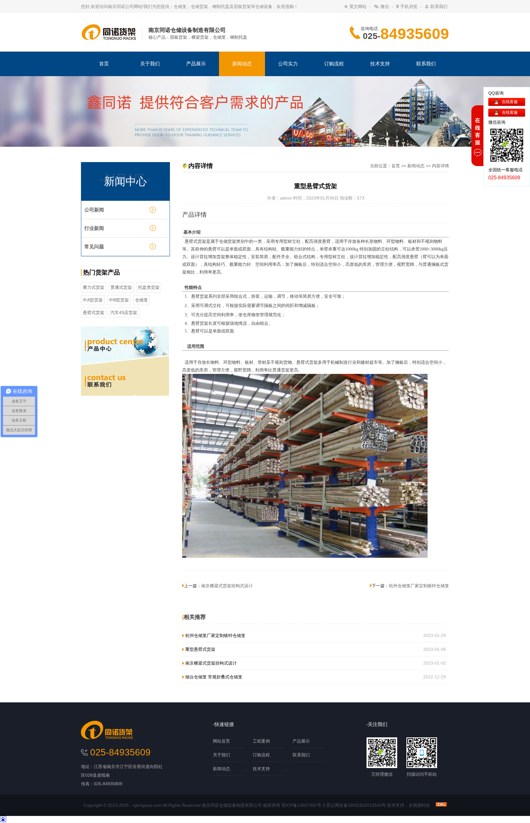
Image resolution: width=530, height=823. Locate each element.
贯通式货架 (121, 287)
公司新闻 (94, 209)
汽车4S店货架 (123, 312)
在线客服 (510, 101)
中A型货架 (93, 299)
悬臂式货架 (93, 312)
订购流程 (334, 63)
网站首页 (221, 741)
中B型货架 (119, 299)
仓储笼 (141, 299)
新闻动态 (242, 63)
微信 (384, 6)
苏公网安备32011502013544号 (356, 805)
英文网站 (358, 6)
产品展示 (196, 63)
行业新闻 (94, 228)
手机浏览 (408, 6)
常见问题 (94, 246)
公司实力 (288, 63)
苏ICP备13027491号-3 (303, 805)
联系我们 (438, 6)
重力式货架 (93, 287)
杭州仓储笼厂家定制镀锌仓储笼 (419, 585)
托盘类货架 (148, 287)
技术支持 (380, 63)
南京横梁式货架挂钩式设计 (227, 585)
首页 (104, 63)
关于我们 (150, 63)
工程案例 (261, 741)
